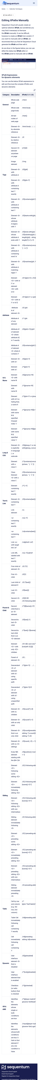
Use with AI (8, 15)
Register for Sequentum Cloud (10, 1076)
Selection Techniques (16, 9)
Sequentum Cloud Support (9, 1071)
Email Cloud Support (7, 1074)
